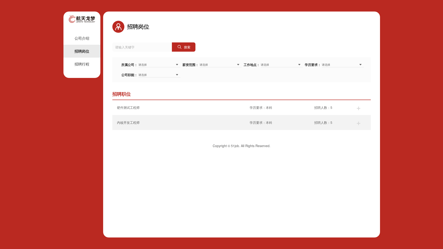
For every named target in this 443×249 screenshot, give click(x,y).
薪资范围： (191, 64)
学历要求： (313, 64)
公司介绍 (82, 38)
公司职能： (129, 74)
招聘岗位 (82, 51)
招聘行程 (82, 64)
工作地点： (252, 64)
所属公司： (129, 64)
